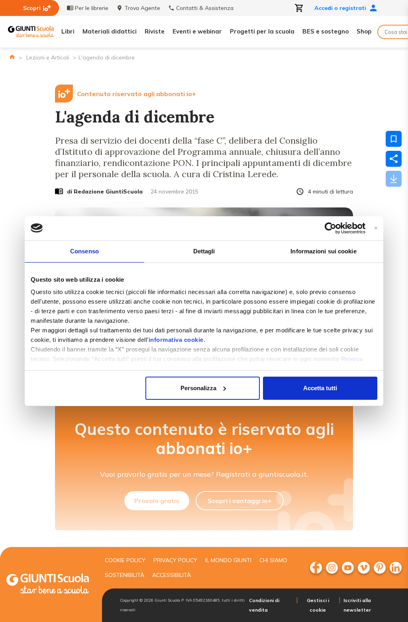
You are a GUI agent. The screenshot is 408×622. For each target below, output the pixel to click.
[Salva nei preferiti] (394, 139)
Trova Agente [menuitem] (142, 8)
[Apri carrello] (299, 8)
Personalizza (198, 388)
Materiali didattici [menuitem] (109, 31)
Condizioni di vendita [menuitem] (264, 605)
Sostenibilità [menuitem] (124, 575)
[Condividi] (394, 159)
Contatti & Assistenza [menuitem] (204, 8)
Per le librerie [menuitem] (91, 8)
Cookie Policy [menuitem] (125, 560)
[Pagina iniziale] (12, 57)
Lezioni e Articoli (47, 57)
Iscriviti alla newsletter (357, 605)
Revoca (352, 358)
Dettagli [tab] (204, 251)
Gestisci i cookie (318, 605)
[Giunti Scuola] (30, 32)
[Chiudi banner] (376, 228)
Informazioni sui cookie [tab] (323, 251)
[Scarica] (394, 179)
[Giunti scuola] (47, 584)
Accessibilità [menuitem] (171, 575)
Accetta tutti (320, 388)
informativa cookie (176, 339)
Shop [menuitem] (364, 31)
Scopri (32, 8)
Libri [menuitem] (68, 31)
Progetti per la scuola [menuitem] (262, 31)
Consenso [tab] (84, 251)
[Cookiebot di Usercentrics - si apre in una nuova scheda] (330, 228)
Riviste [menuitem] (155, 31)
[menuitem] (316, 568)
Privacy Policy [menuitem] (175, 560)
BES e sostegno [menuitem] (325, 31)
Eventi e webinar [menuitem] (197, 31)
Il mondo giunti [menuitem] (228, 560)
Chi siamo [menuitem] (273, 560)
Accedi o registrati (340, 8)
